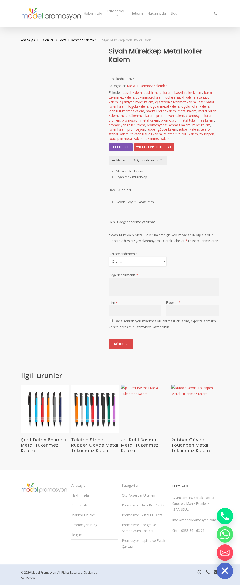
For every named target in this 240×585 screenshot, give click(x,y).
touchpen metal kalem (126, 138)
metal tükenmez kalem (137, 115)
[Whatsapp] (225, 534)
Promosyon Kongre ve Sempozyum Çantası (139, 528)
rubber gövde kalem (162, 129)
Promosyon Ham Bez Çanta (143, 505)
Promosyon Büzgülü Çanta (142, 515)
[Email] (225, 552)
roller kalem (201, 125)
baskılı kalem (132, 92)
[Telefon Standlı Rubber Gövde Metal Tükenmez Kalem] (95, 409)
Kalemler (47, 40)
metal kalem (187, 111)
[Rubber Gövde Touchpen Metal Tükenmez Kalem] (195, 409)
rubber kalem (189, 129)
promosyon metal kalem (140, 120)
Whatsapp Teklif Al (154, 147)
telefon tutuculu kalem (181, 134)
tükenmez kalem (157, 138)
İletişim (76, 534)
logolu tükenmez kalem (126, 111)
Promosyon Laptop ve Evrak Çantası (143, 543)
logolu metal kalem (164, 106)
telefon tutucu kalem (146, 134)
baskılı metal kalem (158, 92)
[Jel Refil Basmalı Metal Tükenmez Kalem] (145, 409)
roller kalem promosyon (127, 129)
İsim (113, 302)
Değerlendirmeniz (123, 275)
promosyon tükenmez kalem (169, 125)
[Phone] (225, 516)
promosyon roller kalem (127, 125)
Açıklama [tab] (119, 160)
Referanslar (80, 505)
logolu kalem (138, 106)
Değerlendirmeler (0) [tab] (148, 160)
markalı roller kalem (161, 111)
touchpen (207, 134)
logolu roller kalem (195, 106)
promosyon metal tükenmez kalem (187, 120)
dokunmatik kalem (150, 97)
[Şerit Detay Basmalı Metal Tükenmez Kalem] (45, 409)
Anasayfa (78, 485)
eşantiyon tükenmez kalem (175, 102)
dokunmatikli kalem (180, 97)
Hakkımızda (80, 495)
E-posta (173, 302)
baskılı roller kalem (188, 92)
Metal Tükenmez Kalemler (78, 40)
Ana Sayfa (28, 40)
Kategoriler (130, 485)
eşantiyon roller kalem (136, 102)
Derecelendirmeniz (124, 253)
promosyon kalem (170, 115)
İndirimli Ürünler (83, 515)
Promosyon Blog (84, 525)
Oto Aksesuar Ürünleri (138, 495)
